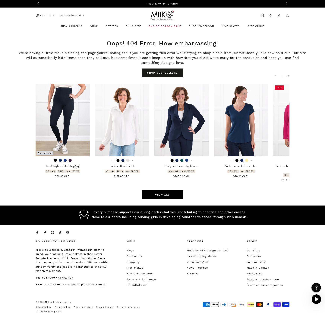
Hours (102, 284)
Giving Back (255, 273)
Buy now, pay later (140, 273)
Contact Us (65, 277)
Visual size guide (198, 261)
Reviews (192, 273)
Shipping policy (105, 307)
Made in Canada (258, 267)
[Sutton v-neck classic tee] (241, 120)
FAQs (130, 250)
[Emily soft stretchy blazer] (181, 120)
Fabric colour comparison (265, 284)
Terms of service (83, 307)
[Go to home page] (162, 15)
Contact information (128, 307)
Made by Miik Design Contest (207, 250)
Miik (47, 302)
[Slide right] (286, 3)
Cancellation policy (50, 312)
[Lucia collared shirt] (122, 120)
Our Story (253, 250)
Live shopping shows (201, 256)
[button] (262, 15)
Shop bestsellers (162, 73)
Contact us (134, 256)
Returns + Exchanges (142, 279)
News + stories (197, 267)
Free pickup (135, 267)
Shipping (133, 261)
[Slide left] (38, 3)
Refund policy (43, 307)
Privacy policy (62, 307)
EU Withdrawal (137, 284)
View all (162, 194)
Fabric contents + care (263, 279)
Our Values (254, 256)
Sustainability (256, 261)
